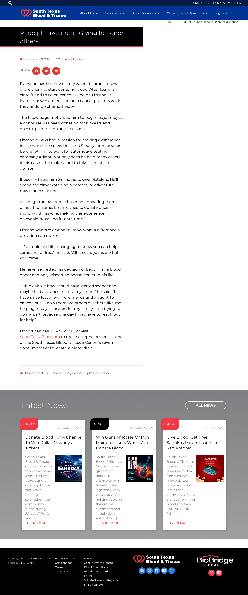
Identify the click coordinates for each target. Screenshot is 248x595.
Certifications (63, 562)
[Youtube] (164, 570)
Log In (219, 13)
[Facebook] (142, 570)
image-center (74, 373)
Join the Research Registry (101, 580)
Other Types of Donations (185, 13)
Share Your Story (94, 584)
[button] (36, 71)
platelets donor (98, 373)
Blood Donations (144, 13)
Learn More (37, 523)
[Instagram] (171, 570)
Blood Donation (36, 373)
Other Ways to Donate (98, 562)
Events (88, 558)
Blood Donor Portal (96, 567)
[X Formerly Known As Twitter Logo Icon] (149, 570)
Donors (78, 59)
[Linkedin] (157, 570)
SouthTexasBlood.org (40, 336)
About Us (87, 13)
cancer (56, 373)
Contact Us (62, 571)
